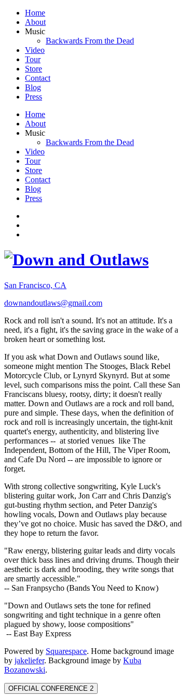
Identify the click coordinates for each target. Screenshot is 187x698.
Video (35, 50)
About (35, 22)
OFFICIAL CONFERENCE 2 (51, 688)
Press (33, 96)
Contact (37, 78)
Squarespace (66, 651)
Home (35, 12)
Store (33, 68)
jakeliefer (29, 660)
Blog (33, 87)
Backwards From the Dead (90, 40)
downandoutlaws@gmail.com (53, 302)
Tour (33, 59)
